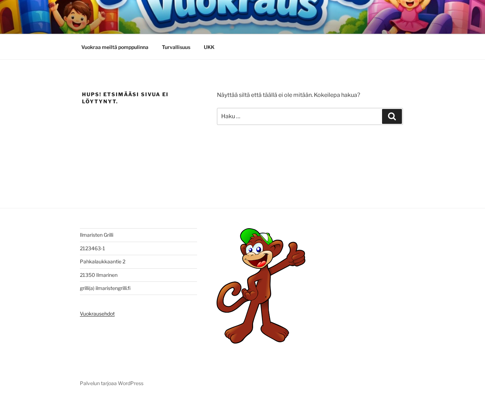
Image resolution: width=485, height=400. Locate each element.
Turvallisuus (176, 47)
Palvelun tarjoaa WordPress (111, 383)
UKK (209, 47)
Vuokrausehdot (97, 314)
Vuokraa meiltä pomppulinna (114, 47)
